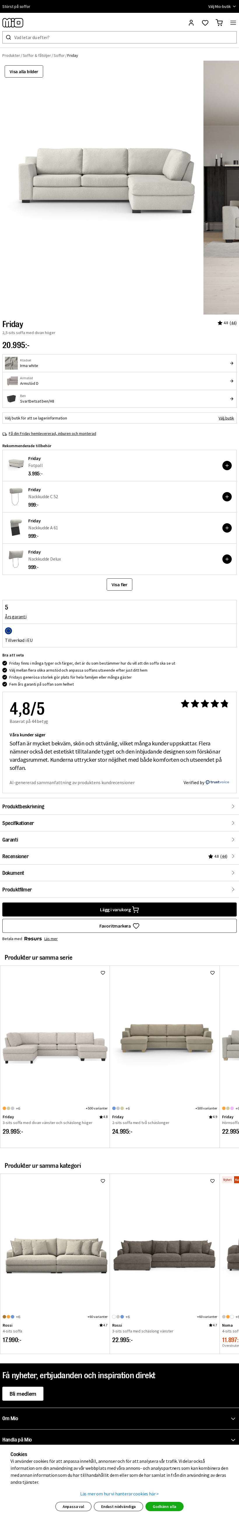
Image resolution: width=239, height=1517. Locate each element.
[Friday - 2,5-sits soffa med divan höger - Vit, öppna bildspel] (101, 188)
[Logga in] (191, 23)
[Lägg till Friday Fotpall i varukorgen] (227, 465)
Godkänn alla (164, 1506)
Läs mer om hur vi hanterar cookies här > (119, 1494)
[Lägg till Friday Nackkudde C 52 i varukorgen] (227, 496)
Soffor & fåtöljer (37, 55)
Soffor (59, 55)
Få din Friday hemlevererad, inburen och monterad (52, 433)
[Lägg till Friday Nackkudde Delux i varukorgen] (227, 559)
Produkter (11, 55)
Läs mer (51, 938)
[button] (120, 1419)
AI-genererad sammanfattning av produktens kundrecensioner (72, 782)
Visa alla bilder (24, 71)
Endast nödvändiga (118, 1506)
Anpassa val (73, 1506)
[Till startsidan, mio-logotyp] (12, 22)
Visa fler (119, 584)
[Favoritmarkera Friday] (103, 972)
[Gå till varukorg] (219, 23)
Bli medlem (22, 1393)
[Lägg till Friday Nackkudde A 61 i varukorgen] (227, 528)
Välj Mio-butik (219, 6)
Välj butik (226, 418)
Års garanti (16, 616)
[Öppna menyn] (233, 23)
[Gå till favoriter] (205, 23)
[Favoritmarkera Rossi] (103, 1181)
